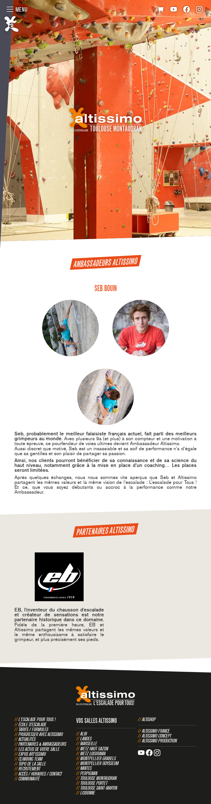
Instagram (199, 10)
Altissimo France (156, 731)
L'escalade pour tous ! (37, 719)
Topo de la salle (32, 764)
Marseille (88, 743)
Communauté (29, 779)
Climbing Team (30, 759)
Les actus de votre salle (39, 749)
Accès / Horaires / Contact (40, 774)
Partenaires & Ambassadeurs (42, 744)
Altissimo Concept (156, 736)
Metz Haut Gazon (94, 748)
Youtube (173, 10)
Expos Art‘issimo (32, 754)
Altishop (149, 719)
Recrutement (29, 768)
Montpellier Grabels (98, 758)
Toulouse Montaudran (98, 778)
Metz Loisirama (93, 753)
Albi (83, 734)
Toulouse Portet (94, 783)
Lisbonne (87, 793)
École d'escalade (32, 724)
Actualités (27, 739)
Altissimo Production (159, 741)
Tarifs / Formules (33, 729)
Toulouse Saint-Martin (98, 788)
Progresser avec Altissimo (41, 734)
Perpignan (88, 773)
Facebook (186, 10)
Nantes (86, 768)
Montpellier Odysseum (99, 763)
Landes (86, 738)
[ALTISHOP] (160, 10)
